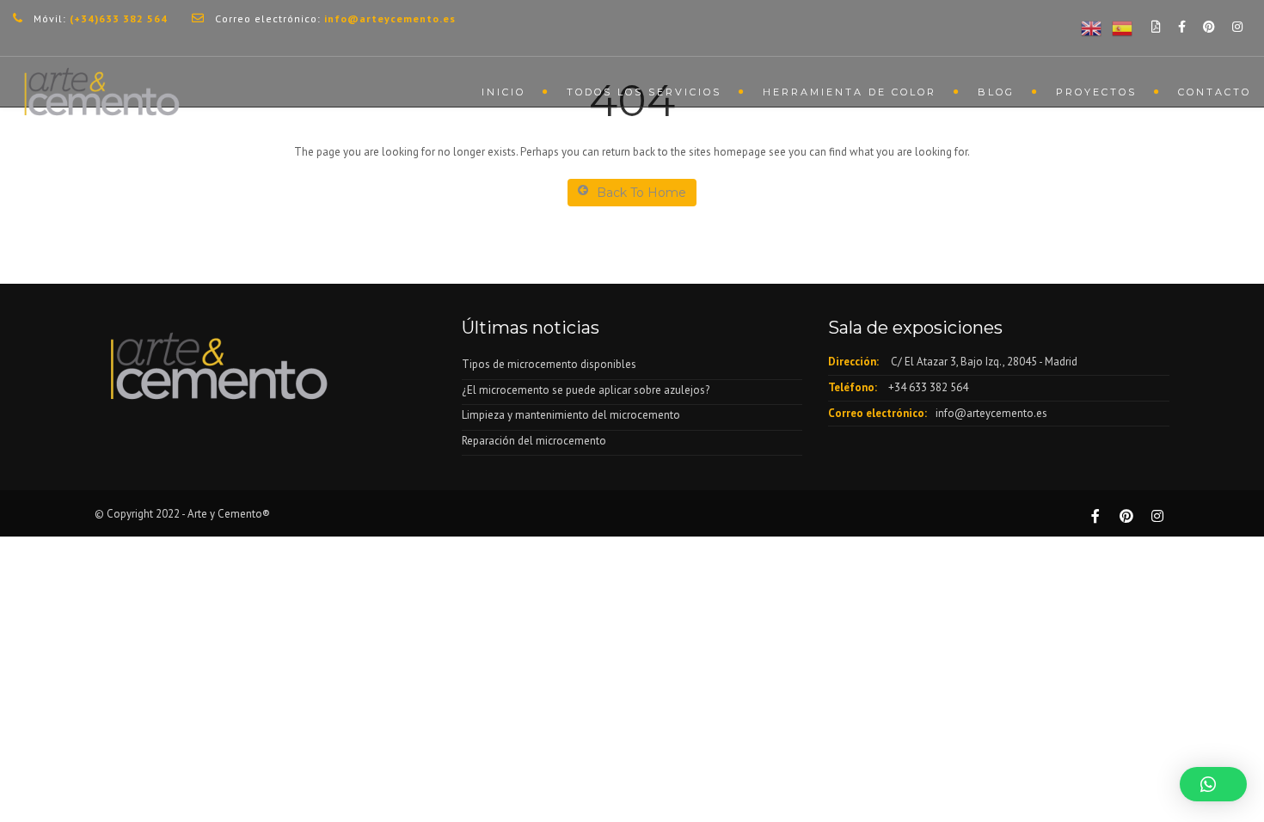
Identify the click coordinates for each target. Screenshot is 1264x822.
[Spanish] (1118, 27)
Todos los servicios (644, 92)
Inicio (503, 92)
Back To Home (641, 192)
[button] (1213, 784)
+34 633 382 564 (928, 387)
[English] (1087, 27)
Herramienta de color (849, 92)
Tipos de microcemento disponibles (549, 364)
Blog (996, 92)
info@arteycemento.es (991, 413)
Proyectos (1096, 92)
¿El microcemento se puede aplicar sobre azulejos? (585, 390)
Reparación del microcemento (534, 440)
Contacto (1214, 92)
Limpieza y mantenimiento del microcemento (571, 415)
